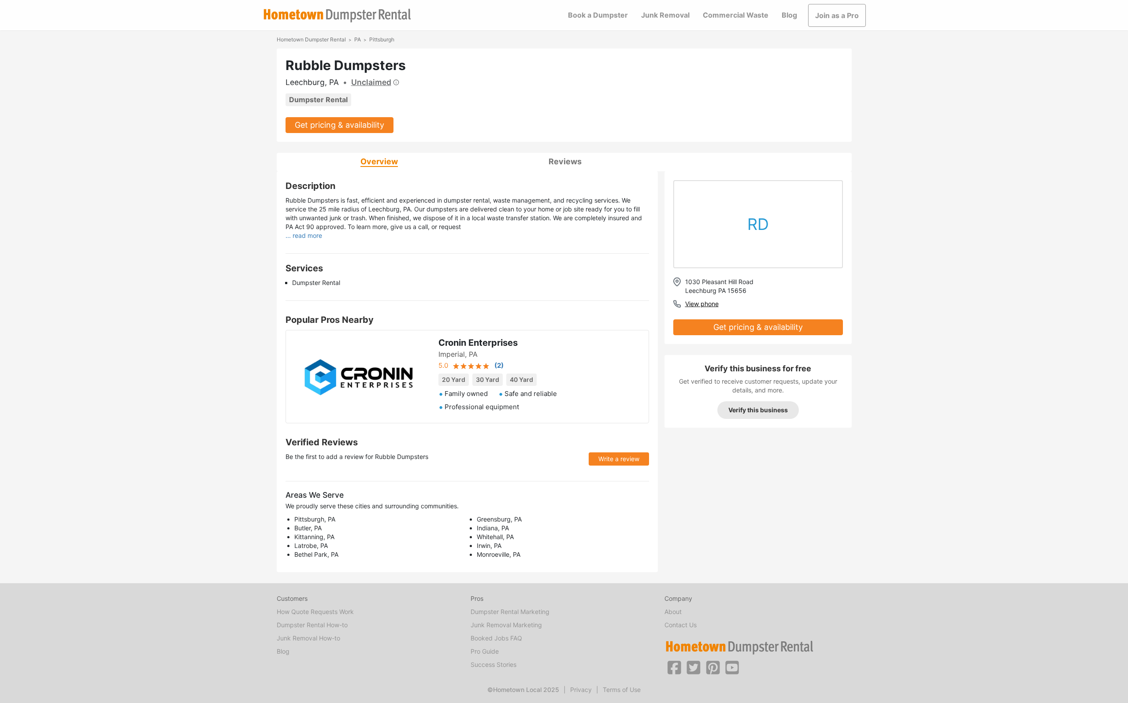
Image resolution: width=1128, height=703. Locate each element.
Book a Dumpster (598, 15)
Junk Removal (665, 15)
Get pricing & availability (339, 125)
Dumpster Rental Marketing (510, 611)
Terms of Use (622, 689)
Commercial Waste (735, 15)
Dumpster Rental (318, 99)
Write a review (618, 458)
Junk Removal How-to (308, 638)
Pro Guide (485, 651)
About (673, 611)
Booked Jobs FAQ (496, 638)
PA (357, 39)
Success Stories (493, 664)
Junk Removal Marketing (506, 625)
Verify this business (758, 410)
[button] (674, 666)
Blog (789, 15)
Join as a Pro (837, 15)
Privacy (581, 689)
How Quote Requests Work (315, 611)
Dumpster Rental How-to (312, 625)
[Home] (337, 15)
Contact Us (680, 625)
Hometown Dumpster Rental (311, 39)
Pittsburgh (381, 39)
